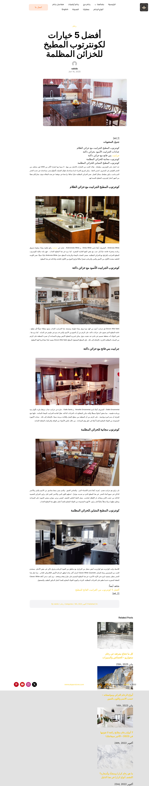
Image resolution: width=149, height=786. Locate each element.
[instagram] (28, 684)
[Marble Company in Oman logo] (144, 4)
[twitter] (34, 684)
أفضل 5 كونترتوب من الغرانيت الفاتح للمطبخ (97, 589)
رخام (74, 26)
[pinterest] (16, 684)
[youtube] (22, 684)
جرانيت (115, 155)
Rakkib (126, 684)
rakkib (56, 604)
